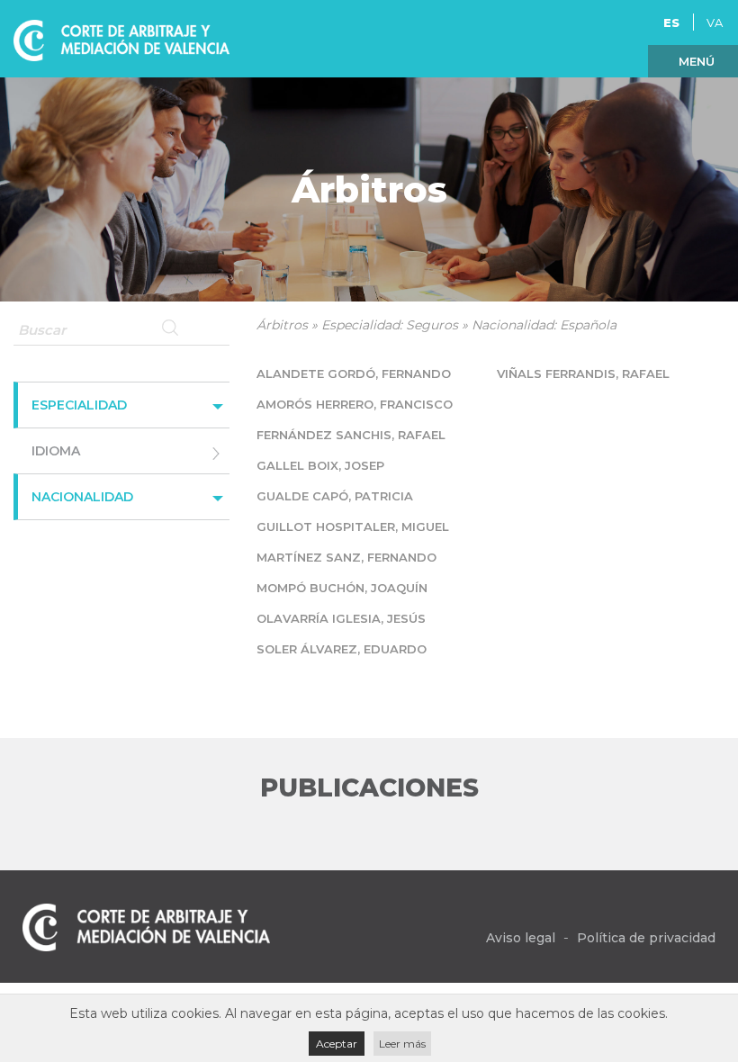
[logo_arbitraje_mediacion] (122, 37)
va (714, 22)
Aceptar (336, 1043)
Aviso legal (520, 938)
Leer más (402, 1043)
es (671, 22)
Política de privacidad (646, 938)
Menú (697, 61)
